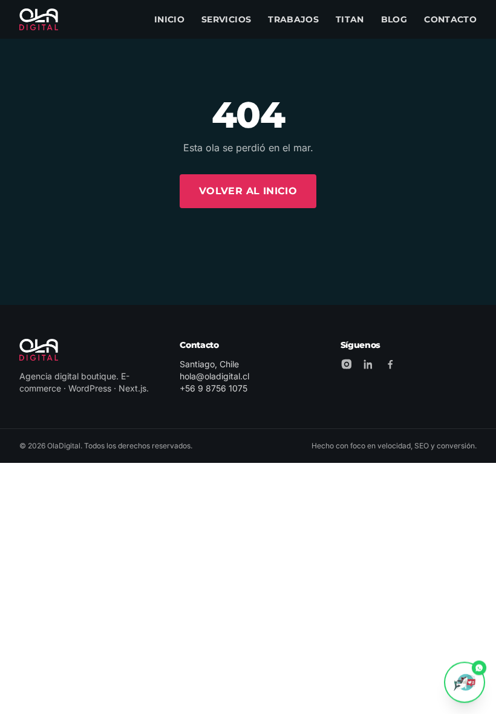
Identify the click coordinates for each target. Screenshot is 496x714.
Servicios (226, 19)
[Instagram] (347, 364)
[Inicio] (38, 19)
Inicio (169, 19)
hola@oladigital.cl (214, 376)
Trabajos (293, 19)
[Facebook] (390, 364)
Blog (394, 19)
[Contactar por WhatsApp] (464, 682)
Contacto (450, 19)
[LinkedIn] (368, 364)
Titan (350, 19)
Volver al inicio (248, 191)
